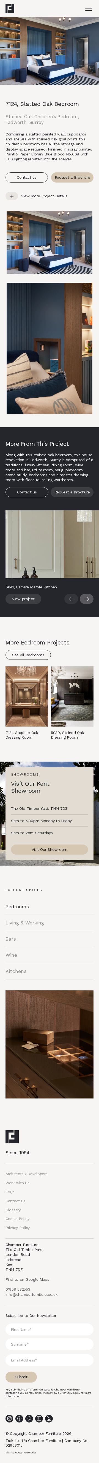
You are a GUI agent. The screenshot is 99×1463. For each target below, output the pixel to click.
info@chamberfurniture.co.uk (31, 1294)
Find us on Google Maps (27, 1279)
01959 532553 (18, 1289)
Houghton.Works (25, 1452)
